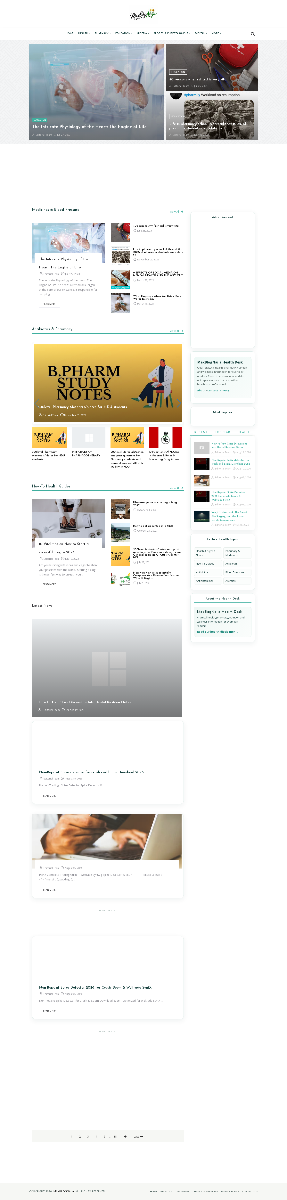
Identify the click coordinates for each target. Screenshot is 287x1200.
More (216, 33)
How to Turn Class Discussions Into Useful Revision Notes (85, 702)
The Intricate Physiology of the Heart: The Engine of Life (89, 127)
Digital (201, 33)
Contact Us (250, 1191)
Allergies (231, 581)
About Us (166, 1191)
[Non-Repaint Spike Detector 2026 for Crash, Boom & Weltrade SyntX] (201, 496)
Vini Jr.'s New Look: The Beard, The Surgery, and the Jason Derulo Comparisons (229, 516)
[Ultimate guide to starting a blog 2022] (120, 509)
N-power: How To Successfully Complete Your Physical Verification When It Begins (156, 575)
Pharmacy (103, 33)
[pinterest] (59, 248)
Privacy (224, 390)
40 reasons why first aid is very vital (198, 79)
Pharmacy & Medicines (233, 553)
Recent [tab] (201, 432)
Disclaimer (182, 1191)
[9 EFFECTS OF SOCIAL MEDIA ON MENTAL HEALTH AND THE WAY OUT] (120, 279)
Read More (49, 304)
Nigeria (143, 33)
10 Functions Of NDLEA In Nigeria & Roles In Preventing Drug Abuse (164, 456)
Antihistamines (205, 581)
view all (175, 211)
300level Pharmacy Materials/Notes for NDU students (82, 407)
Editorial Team (51, 274)
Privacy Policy (230, 1191)
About (201, 390)
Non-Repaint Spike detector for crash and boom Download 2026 (91, 772)
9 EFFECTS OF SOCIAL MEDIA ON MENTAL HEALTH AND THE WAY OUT (158, 274)
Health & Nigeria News (205, 553)
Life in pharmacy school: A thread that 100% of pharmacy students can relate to (158, 252)
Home (70, 33)
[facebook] (59, 237)
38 (115, 1136)
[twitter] (71, 237)
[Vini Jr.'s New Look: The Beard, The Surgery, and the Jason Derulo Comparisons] (201, 516)
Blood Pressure (235, 572)
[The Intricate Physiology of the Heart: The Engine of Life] (96, 92)
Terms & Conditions (205, 1191)
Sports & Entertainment (172, 33)
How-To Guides (205, 563)
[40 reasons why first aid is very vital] (120, 232)
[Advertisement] (143, 174)
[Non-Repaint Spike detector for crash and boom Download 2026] (201, 464)
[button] (253, 34)
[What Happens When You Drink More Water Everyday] (120, 303)
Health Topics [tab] (244, 433)
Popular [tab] (222, 432)
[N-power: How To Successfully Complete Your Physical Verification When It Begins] (120, 579)
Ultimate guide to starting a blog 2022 (155, 504)
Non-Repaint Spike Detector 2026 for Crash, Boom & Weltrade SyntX (95, 988)
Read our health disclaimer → (217, 631)
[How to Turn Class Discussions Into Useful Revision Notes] (201, 448)
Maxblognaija (63, 1191)
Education (123, 33)
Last (137, 1136)
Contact (212, 390)
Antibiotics (232, 563)
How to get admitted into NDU (153, 526)
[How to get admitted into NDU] (120, 532)
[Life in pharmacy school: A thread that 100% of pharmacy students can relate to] (120, 256)
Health (84, 33)
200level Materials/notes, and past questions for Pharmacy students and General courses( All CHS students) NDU (127, 459)
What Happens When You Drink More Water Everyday (157, 297)
